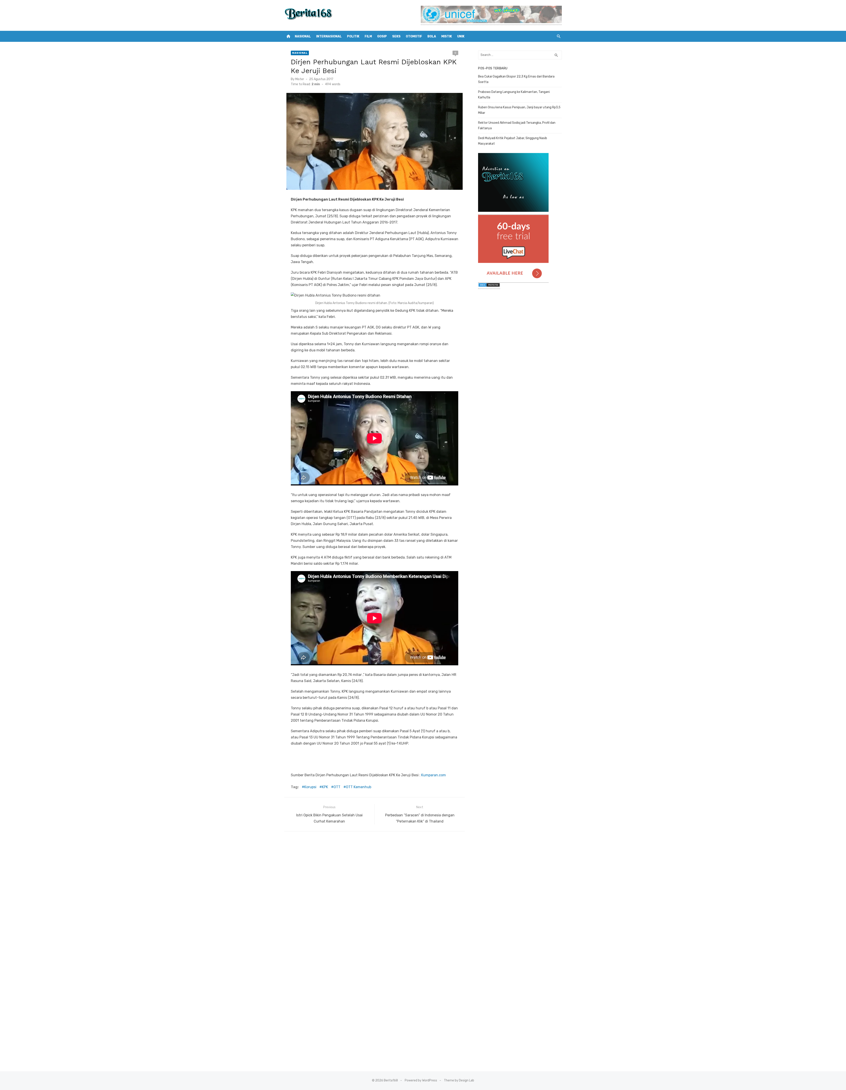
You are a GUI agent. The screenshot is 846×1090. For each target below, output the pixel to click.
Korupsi (310, 787)
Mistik (446, 36)
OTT (337, 787)
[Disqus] (374, 893)
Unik (460, 36)
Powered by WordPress (421, 1080)
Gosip (382, 36)
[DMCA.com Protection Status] (489, 286)
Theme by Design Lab (459, 1080)
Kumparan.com (433, 775)
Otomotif (414, 36)
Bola (431, 36)
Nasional (303, 36)
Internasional (329, 36)
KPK (325, 787)
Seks (396, 36)
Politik (353, 36)
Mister (299, 79)
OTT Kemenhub (358, 787)
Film (368, 36)
